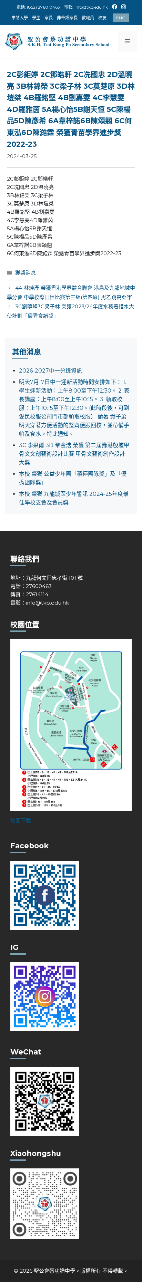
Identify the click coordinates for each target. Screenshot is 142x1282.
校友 (102, 17)
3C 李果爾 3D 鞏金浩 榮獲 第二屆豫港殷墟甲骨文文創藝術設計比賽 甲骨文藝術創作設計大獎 (74, 454)
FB (114, 6)
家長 (48, 17)
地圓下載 (20, 820)
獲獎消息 (25, 272)
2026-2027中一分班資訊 (50, 370)
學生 (36, 17)
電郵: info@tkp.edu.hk (86, 7)
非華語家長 (67, 17)
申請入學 (19, 17)
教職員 (88, 17)
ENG (120, 17)
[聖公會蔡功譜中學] (58, 41)
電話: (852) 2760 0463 (38, 7)
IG (123, 6)
